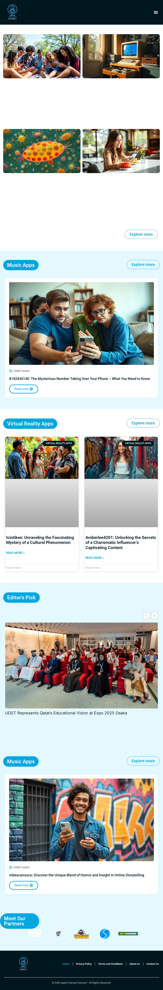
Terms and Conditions (110, 963)
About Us (134, 963)
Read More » (15, 553)
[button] (155, 12)
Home (66, 963)
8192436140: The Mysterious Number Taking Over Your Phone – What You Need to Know (79, 379)
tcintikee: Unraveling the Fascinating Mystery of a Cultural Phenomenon (40, 540)
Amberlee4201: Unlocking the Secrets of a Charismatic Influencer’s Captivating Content (120, 542)
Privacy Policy (84, 963)
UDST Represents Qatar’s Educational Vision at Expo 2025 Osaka (66, 713)
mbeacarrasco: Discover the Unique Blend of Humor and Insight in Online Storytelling (76, 875)
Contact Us (153, 963)
